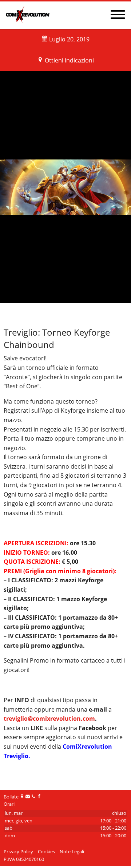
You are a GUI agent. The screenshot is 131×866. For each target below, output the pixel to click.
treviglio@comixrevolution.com (49, 719)
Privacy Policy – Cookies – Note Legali (44, 852)
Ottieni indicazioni (69, 60)
